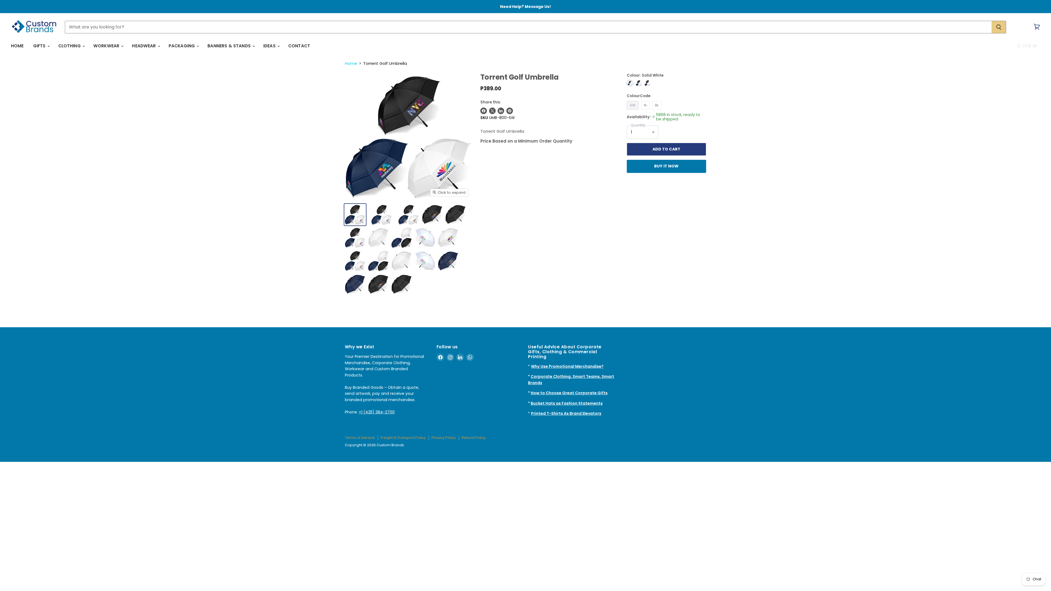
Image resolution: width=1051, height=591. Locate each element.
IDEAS (270, 46)
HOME (17, 46)
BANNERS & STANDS (229, 46)
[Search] (999, 27)
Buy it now (666, 166)
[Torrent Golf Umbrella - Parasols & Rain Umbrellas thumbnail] (432, 214)
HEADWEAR (144, 46)
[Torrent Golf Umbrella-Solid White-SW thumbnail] (355, 214)
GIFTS (40, 46)
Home (351, 63)
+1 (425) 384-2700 (377, 412)
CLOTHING (70, 46)
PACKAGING (182, 46)
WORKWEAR (106, 46)
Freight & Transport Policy (403, 437)
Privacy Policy (444, 437)
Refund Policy (474, 437)
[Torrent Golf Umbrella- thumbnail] (382, 214)
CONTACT (299, 46)
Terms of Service (360, 437)
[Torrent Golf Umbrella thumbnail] (448, 238)
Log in (1029, 46)
